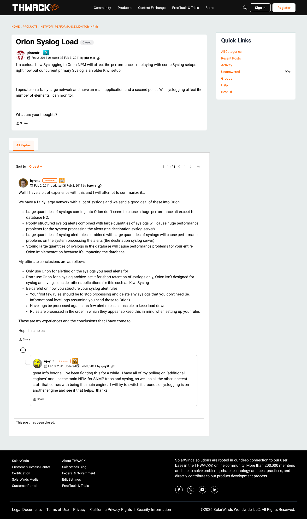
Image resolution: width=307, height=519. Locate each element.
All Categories (231, 51)
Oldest (34, 167)
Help (224, 85)
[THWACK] (35, 7)
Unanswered (256, 72)
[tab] (23, 146)
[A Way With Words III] (62, 180)
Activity (226, 65)
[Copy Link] (98, 58)
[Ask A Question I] (46, 53)
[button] (20, 55)
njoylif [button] (49, 361)
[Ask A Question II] (75, 361)
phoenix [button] (33, 53)
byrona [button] (35, 181)
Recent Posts (231, 58)
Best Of (226, 92)
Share (22, 124)
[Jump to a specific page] (198, 167)
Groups (226, 78)
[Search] (245, 7)
